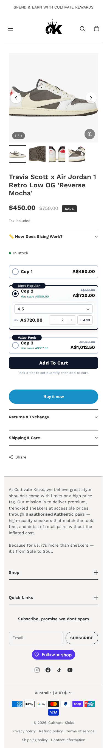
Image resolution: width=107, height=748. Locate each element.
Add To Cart (53, 363)
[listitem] (17, 154)
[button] (97, 29)
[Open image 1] (53, 98)
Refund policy (51, 731)
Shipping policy (35, 740)
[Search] (82, 29)
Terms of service (80, 731)
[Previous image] (15, 97)
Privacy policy (24, 731)
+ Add (85, 320)
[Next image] (91, 97)
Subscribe (82, 638)
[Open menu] (10, 29)
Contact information (68, 740)
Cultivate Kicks (61, 723)
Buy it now (53, 396)
